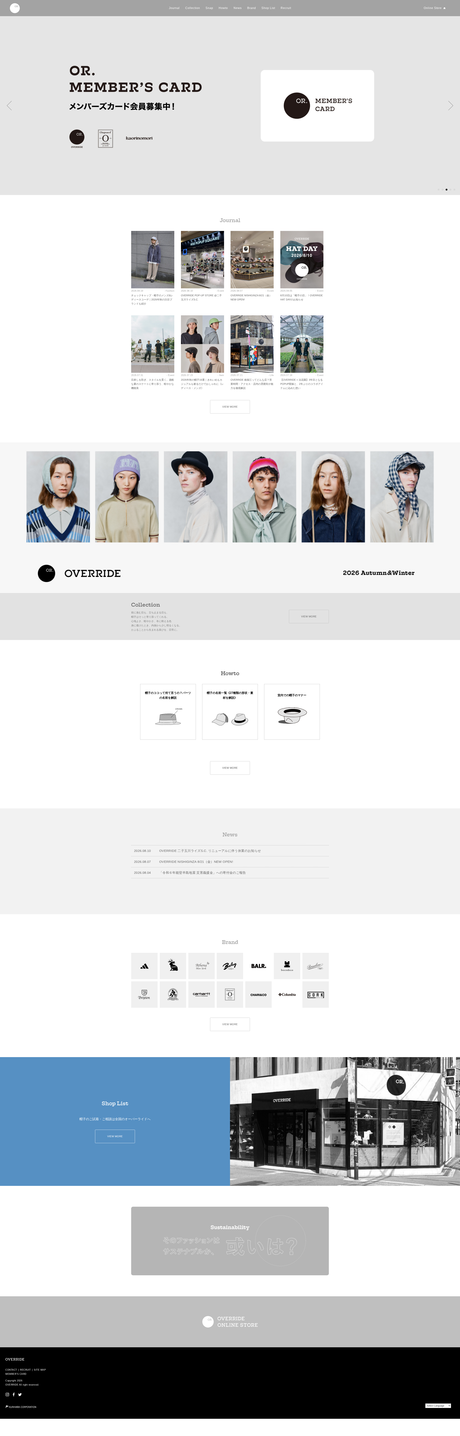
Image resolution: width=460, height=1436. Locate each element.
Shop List (268, 8)
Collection (192, 8)
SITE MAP (40, 1369)
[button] (9, 106)
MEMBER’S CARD (15, 1374)
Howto (223, 8)
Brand (251, 8)
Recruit (286, 8)
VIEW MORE (230, 406)
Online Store (433, 8)
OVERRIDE (11, 1384)
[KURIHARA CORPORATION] (20, 1406)
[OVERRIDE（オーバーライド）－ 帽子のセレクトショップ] (15, 8)
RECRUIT (25, 1369)
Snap (209, 8)
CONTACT (11, 1369)
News (238, 8)
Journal (174, 8)
